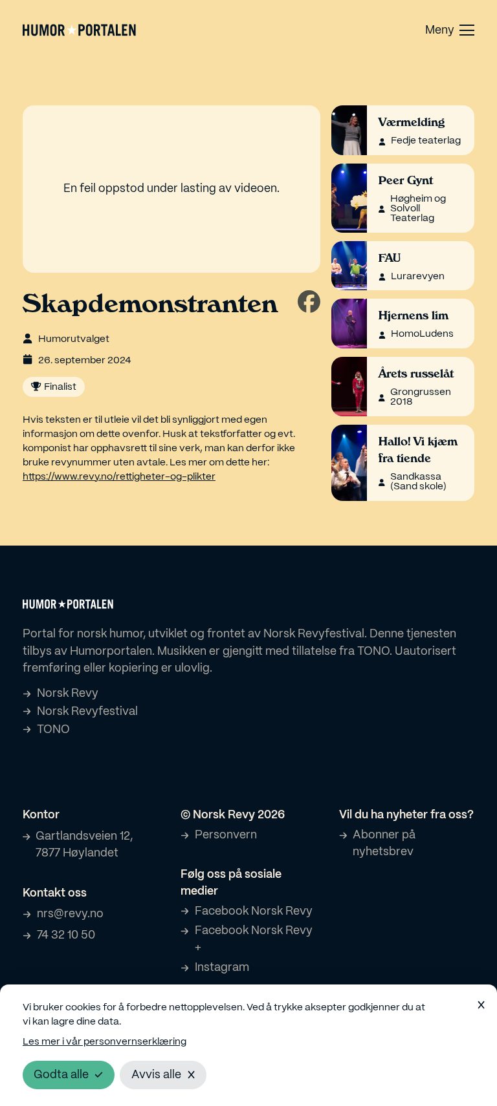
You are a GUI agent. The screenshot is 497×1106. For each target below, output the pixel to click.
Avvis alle (156, 1075)
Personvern (226, 835)
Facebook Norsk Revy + (254, 939)
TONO (53, 730)
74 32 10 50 (66, 935)
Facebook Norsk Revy (254, 911)
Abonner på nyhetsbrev (384, 843)
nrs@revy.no (70, 914)
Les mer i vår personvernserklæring (104, 1042)
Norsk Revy (67, 693)
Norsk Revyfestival (87, 712)
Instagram (222, 967)
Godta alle (61, 1075)
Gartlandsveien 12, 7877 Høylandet (84, 844)
